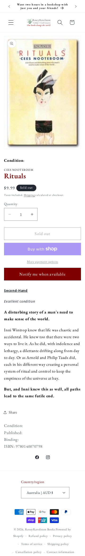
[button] (11, 22)
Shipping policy (58, 544)
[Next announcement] (76, 6)
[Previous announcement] (9, 6)
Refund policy (38, 536)
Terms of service (31, 544)
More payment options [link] (42, 262)
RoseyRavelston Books (40, 529)
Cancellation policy (29, 552)
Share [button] (13, 412)
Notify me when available (42, 274)
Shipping (29, 195)
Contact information (60, 552)
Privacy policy (62, 536)
